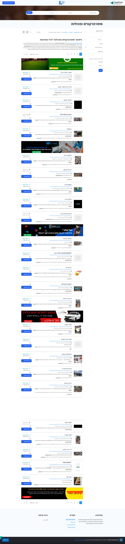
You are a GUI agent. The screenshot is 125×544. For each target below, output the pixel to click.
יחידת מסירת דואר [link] (55, 208)
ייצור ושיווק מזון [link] (59, 81)
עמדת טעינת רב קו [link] (50, 484)
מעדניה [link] (60, 164)
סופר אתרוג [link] (68, 325)
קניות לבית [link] (65, 32)
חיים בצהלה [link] (68, 383)
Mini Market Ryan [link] (66, 115)
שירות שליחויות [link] (37, 277)
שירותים (100, 52)
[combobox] (64, 13)
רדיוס (101, 44)
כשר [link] (61, 109)
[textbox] (64, 13)
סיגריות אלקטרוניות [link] (58, 177)
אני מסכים (5, 540)
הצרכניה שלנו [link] (67, 299)
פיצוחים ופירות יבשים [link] (50, 392)
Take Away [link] (55, 471)
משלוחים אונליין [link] (38, 392)
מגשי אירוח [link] (48, 208)
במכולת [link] (69, 129)
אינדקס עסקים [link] (78, 32)
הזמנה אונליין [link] (48, 457)
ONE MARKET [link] (67, 462)
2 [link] (77, 54)
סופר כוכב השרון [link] (66, 339)
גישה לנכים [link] (43, 138)
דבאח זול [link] (69, 268)
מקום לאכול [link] (60, 262)
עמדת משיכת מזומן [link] (50, 177)
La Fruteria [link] (68, 185)
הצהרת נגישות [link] (71, 527)
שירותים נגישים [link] (44, 221)
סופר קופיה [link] (68, 435)
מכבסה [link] (60, 347)
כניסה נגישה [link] (43, 444)
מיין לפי (101, 62)
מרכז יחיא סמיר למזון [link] (65, 87)
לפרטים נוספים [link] (27, 79)
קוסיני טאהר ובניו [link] (66, 72)
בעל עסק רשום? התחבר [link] (8, 3)
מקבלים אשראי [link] (46, 471)
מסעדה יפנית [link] (43, 262)
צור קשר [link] (73, 522)
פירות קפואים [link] (56, 164)
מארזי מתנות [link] (35, 177)
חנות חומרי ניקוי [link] (59, 444)
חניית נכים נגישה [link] (42, 177)
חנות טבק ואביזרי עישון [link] (57, 138)
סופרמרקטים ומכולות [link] (54, 74)
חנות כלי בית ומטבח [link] (55, 347)
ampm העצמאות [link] (66, 284)
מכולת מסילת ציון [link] (66, 214)
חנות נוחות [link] (54, 293)
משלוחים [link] (48, 138)
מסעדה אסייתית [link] (50, 262)
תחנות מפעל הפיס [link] (42, 484)
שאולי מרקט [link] (68, 100)
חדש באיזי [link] (60, 123)
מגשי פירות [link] (49, 194)
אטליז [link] (61, 277)
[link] (116, 3)
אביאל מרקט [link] (67, 170)
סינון (101, 70)
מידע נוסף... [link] (53, 81)
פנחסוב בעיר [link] (68, 155)
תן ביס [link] (50, 471)
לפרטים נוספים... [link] (57, 92)
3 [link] (74, 54)
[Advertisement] (52, 409)
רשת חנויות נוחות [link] (44, 293)
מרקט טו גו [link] (68, 199)
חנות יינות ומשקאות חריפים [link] (53, 277)
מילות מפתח (99, 31)
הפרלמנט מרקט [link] (67, 354)
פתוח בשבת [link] (60, 94)
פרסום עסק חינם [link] (70, 520)
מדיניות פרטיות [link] (71, 525)
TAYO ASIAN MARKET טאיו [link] (63, 253)
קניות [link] (70, 32)
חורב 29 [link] (69, 477)
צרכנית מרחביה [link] (67, 369)
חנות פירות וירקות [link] (55, 194)
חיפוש (29, 12)
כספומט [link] (60, 208)
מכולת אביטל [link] (67, 239)
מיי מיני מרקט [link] (67, 449)
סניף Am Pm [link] (69, 293)
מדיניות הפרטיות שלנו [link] (80, 540)
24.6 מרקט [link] (68, 422)
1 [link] (80, 54)
